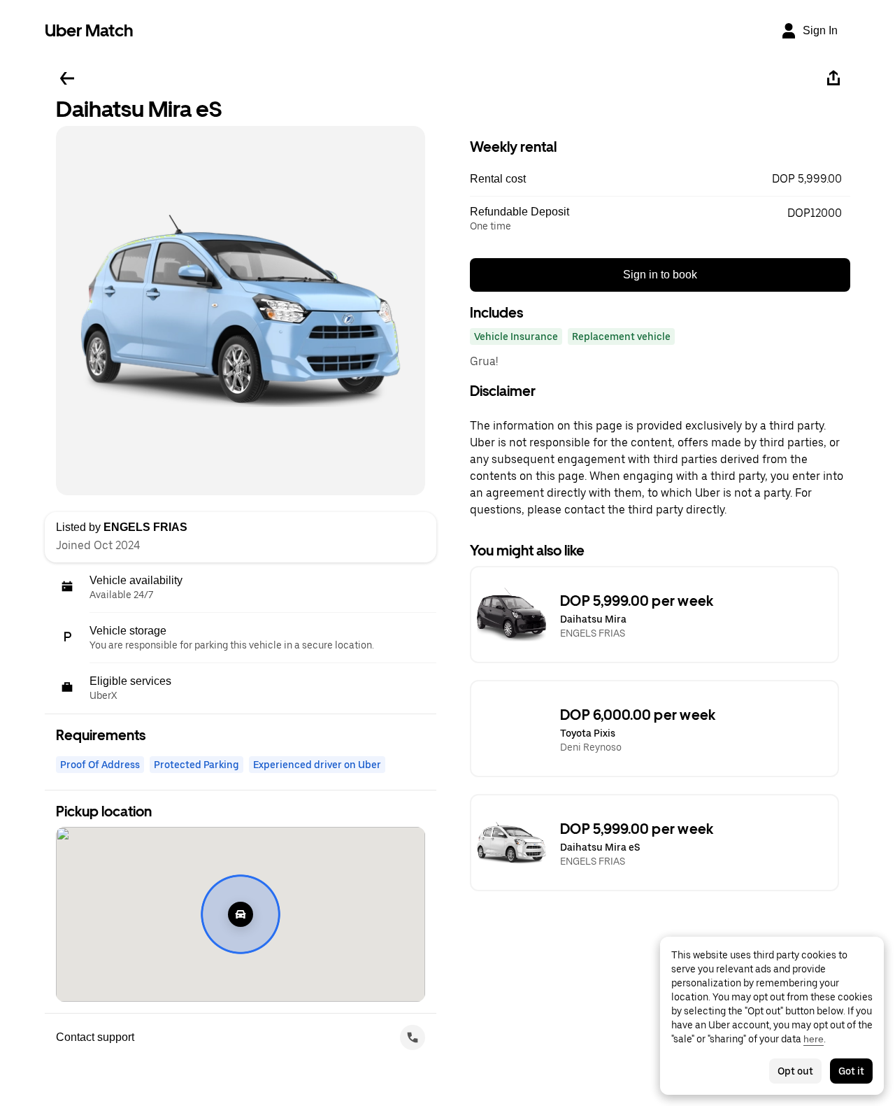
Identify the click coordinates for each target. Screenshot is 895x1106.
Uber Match (89, 30)
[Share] (833, 78)
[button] (660, 179)
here (813, 1038)
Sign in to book (660, 275)
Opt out (795, 1071)
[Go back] (67, 78)
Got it (851, 1071)
